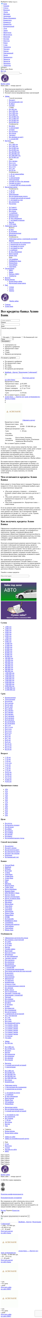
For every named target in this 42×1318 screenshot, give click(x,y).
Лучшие (12, 129)
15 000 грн (8, 645)
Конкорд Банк (10, 891)
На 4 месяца (9, 714)
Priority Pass (13, 255)
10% (6, 789)
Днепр (5, 12)
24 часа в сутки (10, 984)
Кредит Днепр (10, 895)
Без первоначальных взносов (15, 986)
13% (6, 795)
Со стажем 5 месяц (11, 1032)
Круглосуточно (10, 953)
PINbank (8, 869)
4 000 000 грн (9, 678)
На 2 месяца (13, 161)
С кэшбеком (13, 213)
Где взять (8, 1038)
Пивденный (9, 911)
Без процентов (14, 202)
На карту (12, 100)
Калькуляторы (10, 279)
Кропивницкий (8, 26)
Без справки (9, 999)
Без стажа (8, 1021)
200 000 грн (9, 662)
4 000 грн (8, 632)
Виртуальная (13, 253)
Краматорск (7, 20)
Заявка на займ (10, 1137)
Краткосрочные (10, 697)
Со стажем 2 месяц (11, 1027)
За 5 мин (8, 941)
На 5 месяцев (9, 716)
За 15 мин (8, 945)
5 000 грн (8, 634)
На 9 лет (8, 742)
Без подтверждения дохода (18, 196)
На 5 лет (12, 168)
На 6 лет (8, 736)
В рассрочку (9, 973)
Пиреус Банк (9, 913)
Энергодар (7, 65)
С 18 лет (12, 191)
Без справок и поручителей (14, 940)
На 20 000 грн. (14, 150)
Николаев (6, 37)
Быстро (11, 222)
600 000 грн (9, 671)
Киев (5, 4)
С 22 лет (8, 765)
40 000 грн (8, 652)
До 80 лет (8, 779)
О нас (7, 1144)
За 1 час (7, 1017)
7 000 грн (8, 638)
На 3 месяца (13, 165)
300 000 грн (9, 665)
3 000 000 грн (9, 677)
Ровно (5, 43)
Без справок (13, 209)
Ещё (6, 285)
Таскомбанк (9, 922)
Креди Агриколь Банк (12, 898)
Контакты (8, 1146)
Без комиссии (9, 1008)
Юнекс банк (9, 930)
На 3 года (12, 166)
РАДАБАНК (9, 919)
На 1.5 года (9, 727)
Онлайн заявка (10, 949)
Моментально (14, 215)
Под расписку (10, 960)
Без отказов (9, 1060)
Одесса (5, 8)
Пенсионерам (13, 194)
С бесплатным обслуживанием (19, 242)
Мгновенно (9, 954)
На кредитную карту (12, 850)
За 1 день (8, 1019)
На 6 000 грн (13, 115)
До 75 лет (8, 778)
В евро (11, 229)
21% (6, 810)
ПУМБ (7, 917)
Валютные (12, 235)
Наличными (16, 337)
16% (6, 800)
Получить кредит (7, 1232)
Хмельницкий (8, 53)
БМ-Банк (8, 884)
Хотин (5, 55)
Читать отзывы (10, 398)
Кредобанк (8, 900)
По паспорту (13, 131)
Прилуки (6, 41)
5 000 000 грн (9, 680)
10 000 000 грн (10, 688)
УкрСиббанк (9, 926)
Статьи (11, 287)
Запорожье (7, 16)
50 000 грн (8, 654)
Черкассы (6, 59)
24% (6, 815)
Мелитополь (7, 34)
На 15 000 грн (14, 118)
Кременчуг (7, 22)
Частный (8, 997)
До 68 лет (8, 774)
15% (6, 798)
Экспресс (12, 135)
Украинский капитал (12, 924)
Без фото (12, 126)
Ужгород (6, 49)
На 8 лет (8, 740)
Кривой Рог (7, 24)
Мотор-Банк (9, 904)
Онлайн (11, 105)
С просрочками (14, 178)
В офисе (12, 104)
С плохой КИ (13, 139)
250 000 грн (9, 664)
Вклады (7, 278)
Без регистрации (10, 1012)
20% (6, 808)
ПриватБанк (9, 915)
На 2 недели (9, 703)
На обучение (9, 827)
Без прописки (9, 962)
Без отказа (12, 133)
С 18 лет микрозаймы (16, 174)
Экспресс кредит (11, 958)
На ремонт (8, 836)
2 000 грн (8, 628)
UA (5, 71)
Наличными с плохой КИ (14, 995)
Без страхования (10, 1010)
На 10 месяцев (10, 721)
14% (6, 797)
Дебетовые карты (11, 226)
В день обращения (15, 218)
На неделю (8, 701)
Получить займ (6, 1288)
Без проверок (9, 964)
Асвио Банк (9, 878)
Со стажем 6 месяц (11, 1034)
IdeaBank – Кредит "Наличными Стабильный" (21, 372)
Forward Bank (9, 865)
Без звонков (9, 988)
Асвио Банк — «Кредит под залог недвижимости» (22, 397)
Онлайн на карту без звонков (19, 181)
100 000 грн (9, 658)
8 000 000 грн (9, 686)
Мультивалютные (15, 233)
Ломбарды (12, 276)
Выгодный (8, 951)
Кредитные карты (11, 187)
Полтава (6, 39)
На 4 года (8, 733)
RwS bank (8, 871)
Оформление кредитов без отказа (16, 938)
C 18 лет (8, 757)
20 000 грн (8, 647)
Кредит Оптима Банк (12, 896)
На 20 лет (12, 170)
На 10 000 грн (14, 148)
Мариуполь (7, 32)
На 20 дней (9, 707)
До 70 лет (8, 776)
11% (6, 791)
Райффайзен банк (15, 261)
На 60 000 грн (14, 122)
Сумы (5, 45)
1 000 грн (8, 627)
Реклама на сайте (11, 1149)
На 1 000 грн (13, 144)
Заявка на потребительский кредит (17, 1138)
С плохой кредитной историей (19, 198)
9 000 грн (8, 641)
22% (6, 811)
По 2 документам (11, 1015)
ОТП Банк (8, 908)
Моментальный (10, 965)
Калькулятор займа (15, 281)
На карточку (9, 846)
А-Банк (7, 872)
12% (6, 793)
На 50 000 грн (14, 157)
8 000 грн (8, 640)
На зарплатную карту (12, 851)
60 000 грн (8, 656)
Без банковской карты (12, 1023)
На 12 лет (8, 746)
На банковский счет (16, 102)
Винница (6, 10)
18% (6, 804)
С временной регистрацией (14, 1014)
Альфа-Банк (9, 876)
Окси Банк (8, 906)
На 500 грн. (13, 109)
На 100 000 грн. (14, 152)
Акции (11, 289)
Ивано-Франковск (9, 18)
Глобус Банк (9, 887)
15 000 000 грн (10, 690)
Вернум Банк (9, 885)
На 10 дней (9, 705)
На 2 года (12, 163)
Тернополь (7, 47)
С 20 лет (12, 176)
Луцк (5, 28)
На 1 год (8, 725)
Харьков (6, 6)
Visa (6, 1126)
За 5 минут (13, 207)
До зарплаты (9, 980)
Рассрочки (12, 204)
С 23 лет (8, 767)
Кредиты (8, 141)
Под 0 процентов (11, 991)
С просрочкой (14, 128)
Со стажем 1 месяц (11, 1025)
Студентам (8, 1036)
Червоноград (7, 57)
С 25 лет (8, 770)
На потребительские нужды (14, 838)
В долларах (13, 231)
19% (6, 806)
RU (2, 71)
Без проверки (9, 1056)
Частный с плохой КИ (12, 993)
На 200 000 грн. (14, 154)
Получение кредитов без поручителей (18, 971)
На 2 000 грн (13, 111)
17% (6, 802)
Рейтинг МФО (14, 274)
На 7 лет (8, 738)
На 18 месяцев (10, 723)
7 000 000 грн (9, 684)
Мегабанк (8, 902)
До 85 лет (8, 781)
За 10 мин (8, 943)
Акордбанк (9, 874)
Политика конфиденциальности (12, 1194)
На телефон (9, 832)
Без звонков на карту (16, 137)
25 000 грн (8, 649)
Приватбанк (13, 263)
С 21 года (8, 763)
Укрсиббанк (13, 265)
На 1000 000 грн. (15, 155)
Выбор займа (5, 84)
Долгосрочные (14, 179)
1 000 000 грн (9, 673)
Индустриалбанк (11, 889)
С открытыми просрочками (14, 969)
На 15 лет (8, 747)
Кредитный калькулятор (17, 283)
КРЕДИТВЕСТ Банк (12, 893)
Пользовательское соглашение (11, 1198)
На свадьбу (9, 834)
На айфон (8, 829)
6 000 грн (8, 636)
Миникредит (9, 978)
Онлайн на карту (15, 183)
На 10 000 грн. (14, 117)
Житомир (6, 14)
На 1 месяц (9, 709)
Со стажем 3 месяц (11, 1028)
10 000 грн (8, 643)
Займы (7, 96)
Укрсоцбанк (9, 928)
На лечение (9, 831)
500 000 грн (9, 669)
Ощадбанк (12, 266)
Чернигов (6, 61)
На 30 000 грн (14, 120)
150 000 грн (9, 660)
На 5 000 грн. (13, 113)
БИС (6, 882)
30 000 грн (8, 651)
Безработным (13, 216)
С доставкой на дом (16, 200)
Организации (9, 268)
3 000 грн (8, 630)
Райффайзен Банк (11, 921)
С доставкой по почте (16, 246)
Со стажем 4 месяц (11, 1030)
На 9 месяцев (9, 720)
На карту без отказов (12, 853)
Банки (11, 272)
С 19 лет (8, 759)
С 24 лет (8, 768)
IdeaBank (8, 867)
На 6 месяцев (9, 718)
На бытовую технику (12, 825)
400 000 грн (9, 667)
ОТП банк (12, 224)
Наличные (8, 855)
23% (6, 813)
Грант (7, 880)
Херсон (6, 51)
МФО (11, 270)
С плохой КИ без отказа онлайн (20, 185)
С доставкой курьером (16, 220)
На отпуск (8, 823)
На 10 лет (8, 744)
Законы (11, 290)
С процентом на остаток (17, 244)
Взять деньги (9, 990)
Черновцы (6, 63)
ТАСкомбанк (13, 259)
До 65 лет (8, 772)
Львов (5, 30)
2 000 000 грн (9, 675)
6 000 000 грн (9, 682)
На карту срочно (10, 848)
